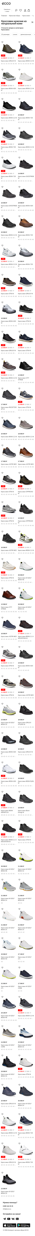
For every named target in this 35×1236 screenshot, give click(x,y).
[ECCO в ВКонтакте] (13, 1219)
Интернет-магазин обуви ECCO (18, 1230)
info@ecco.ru (7, 1209)
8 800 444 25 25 (8, 1206)
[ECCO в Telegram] (4, 1219)
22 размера (5, 34)
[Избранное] (20, 10)
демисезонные (26, 34)
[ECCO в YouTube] (8, 1219)
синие (15, 34)
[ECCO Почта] (17, 1219)
